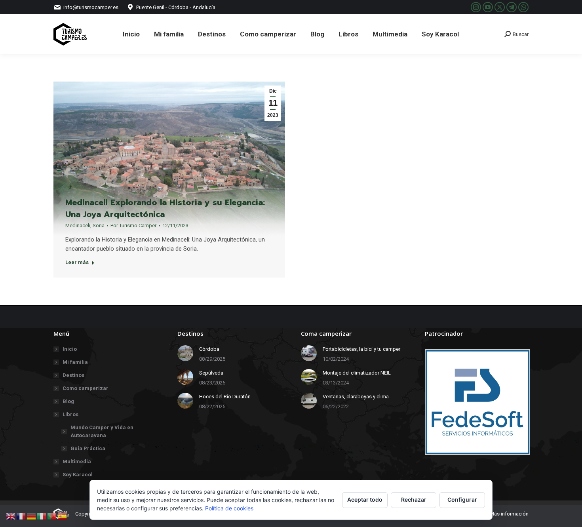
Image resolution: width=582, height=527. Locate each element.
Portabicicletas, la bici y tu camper (361, 349)
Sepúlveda (211, 373)
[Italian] (42, 515)
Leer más (77, 262)
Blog (68, 401)
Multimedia (77, 461)
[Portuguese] (52, 515)
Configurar (462, 499)
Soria (99, 225)
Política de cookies (229, 508)
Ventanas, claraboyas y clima (356, 397)
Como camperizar (85, 388)
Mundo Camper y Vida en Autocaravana (101, 431)
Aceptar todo (364, 499)
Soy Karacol (78, 475)
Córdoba (209, 349)
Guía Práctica (87, 448)
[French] (21, 515)
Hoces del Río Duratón (225, 397)
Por (133, 225)
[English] (11, 515)
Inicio (70, 349)
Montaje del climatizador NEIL (357, 373)
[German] (32, 515)
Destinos (73, 375)
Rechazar (413, 499)
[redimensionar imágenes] (185, 353)
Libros (70, 414)
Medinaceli (77, 225)
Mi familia (75, 362)
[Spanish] (62, 515)
